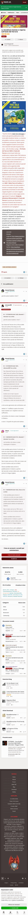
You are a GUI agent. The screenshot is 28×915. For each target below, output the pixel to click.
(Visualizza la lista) (20, 585)
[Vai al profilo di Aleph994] (8, 578)
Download (14, 789)
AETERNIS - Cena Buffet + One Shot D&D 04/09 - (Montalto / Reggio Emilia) (15, 743)
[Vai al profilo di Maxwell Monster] (2, 290)
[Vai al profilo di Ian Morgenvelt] (2, 44)
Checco (7, 430)
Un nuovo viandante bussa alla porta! (14, 658)
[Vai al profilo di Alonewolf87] (2, 305)
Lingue (6, 882)
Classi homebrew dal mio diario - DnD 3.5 (15, 647)
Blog (14, 787)
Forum (14, 782)
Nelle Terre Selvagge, (18, 134)
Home (14, 777)
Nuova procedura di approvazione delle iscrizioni (11, 7)
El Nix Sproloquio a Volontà (18, 693)
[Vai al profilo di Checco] (2, 431)
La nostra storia (14, 798)
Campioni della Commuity (14, 803)
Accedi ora (14, 558)
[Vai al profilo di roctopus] (3, 667)
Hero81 (8, 684)
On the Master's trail (12, 683)
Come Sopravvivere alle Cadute (15, 692)
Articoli (14, 779)
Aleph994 (13, 578)
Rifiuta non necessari (14, 904)
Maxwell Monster (9, 290)
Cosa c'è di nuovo (14, 801)
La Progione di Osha (12, 728)
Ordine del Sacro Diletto (11, 650)
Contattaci (21, 882)
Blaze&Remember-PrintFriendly (15, 721)
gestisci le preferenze (18, 900)
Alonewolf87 (8, 305)
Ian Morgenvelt (9, 44)
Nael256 (8, 693)
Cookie (11, 885)
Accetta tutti (15, 908)
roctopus (8, 671)
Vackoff (7, 639)
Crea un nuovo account (14, 555)
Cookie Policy (4, 900)
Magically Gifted (11, 700)
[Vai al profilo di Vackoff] (3, 635)
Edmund (8, 731)
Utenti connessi (14, 808)
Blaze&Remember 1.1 (13, 714)
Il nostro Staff (14, 806)
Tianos (7, 652)
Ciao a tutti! (9, 627)
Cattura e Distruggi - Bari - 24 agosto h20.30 (15, 669)
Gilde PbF (14, 784)
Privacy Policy (14, 882)
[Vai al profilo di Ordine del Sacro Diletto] (3, 645)
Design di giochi (15, 684)
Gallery (14, 792)
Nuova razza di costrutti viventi (16, 637)
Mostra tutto (21, 602)
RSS (17, 885)
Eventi (14, 811)
